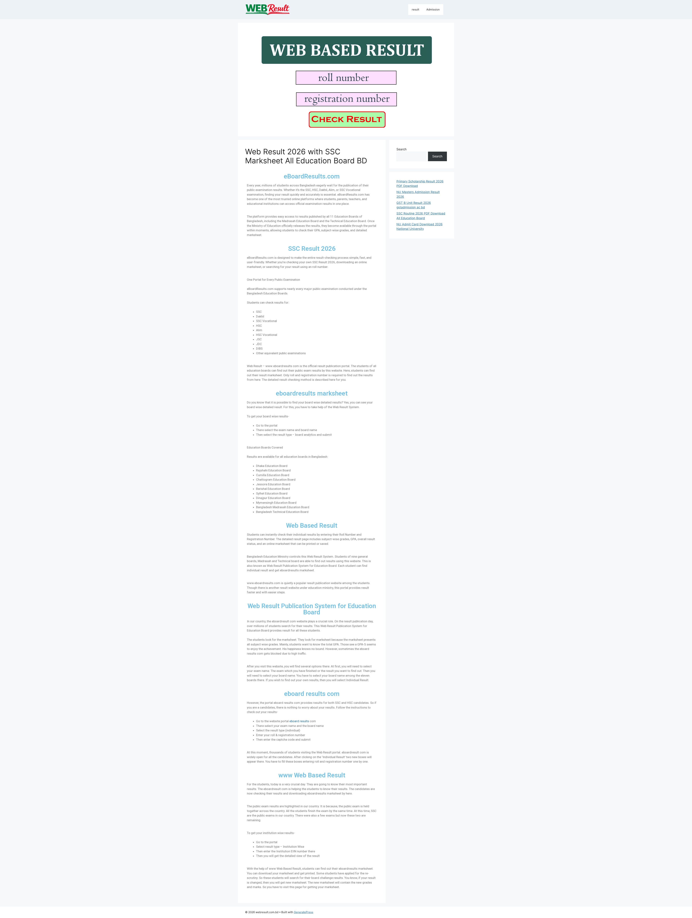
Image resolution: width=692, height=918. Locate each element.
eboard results (299, 721)
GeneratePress (303, 912)
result (415, 9)
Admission (433, 9)
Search (401, 149)
